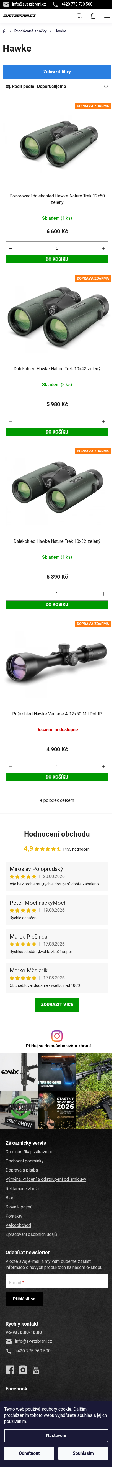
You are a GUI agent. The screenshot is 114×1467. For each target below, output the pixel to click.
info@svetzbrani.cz (29, 4)
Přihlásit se (24, 1298)
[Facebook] (10, 1369)
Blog (10, 1197)
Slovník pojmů (19, 1207)
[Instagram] (23, 1369)
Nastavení (56, 1435)
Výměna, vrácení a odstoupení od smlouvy (46, 1179)
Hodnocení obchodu (57, 834)
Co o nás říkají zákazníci (29, 1151)
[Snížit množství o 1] (10, 248)
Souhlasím (83, 1453)
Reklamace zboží (22, 1188)
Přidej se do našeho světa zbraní (58, 1045)
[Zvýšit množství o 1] (104, 248)
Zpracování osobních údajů (31, 1234)
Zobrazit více (57, 1004)
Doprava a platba (22, 1170)
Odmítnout (29, 1453)
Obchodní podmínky (25, 1161)
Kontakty (14, 1216)
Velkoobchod (18, 1225)
